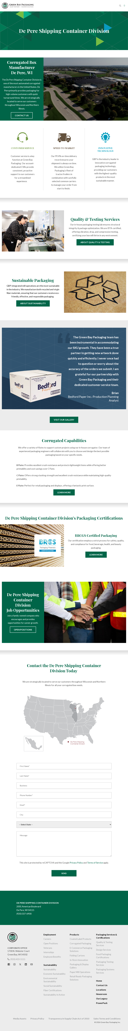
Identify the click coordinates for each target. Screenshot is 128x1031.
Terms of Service (95, 862)
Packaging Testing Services (105, 963)
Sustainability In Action (54, 994)
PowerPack (101, 1003)
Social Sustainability (53, 986)
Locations (101, 989)
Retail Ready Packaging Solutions (81, 978)
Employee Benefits (52, 956)
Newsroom (101, 994)
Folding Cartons (77, 955)
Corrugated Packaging (80, 943)
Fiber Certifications (53, 990)
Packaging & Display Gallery (79, 966)
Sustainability (50, 969)
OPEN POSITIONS (23, 629)
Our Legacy (101, 998)
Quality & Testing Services (104, 944)
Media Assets (19, 1018)
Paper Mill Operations (80, 972)
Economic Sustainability (55, 974)
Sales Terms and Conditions (107, 1018)
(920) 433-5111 (17, 959)
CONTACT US (22, 115)
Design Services (103, 949)
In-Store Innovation (79, 960)
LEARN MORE (64, 492)
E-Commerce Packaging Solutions (81, 949)
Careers (47, 939)
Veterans (48, 948)
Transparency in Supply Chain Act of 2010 (68, 1018)
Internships (49, 952)
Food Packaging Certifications (103, 956)
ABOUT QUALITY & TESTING (95, 242)
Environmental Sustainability (50, 980)
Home (99, 980)
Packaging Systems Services (105, 971)
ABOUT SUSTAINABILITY (33, 303)
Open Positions (51, 943)
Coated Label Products (80, 939)
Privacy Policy (76, 862)
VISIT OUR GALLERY (64, 419)
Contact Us (101, 985)
